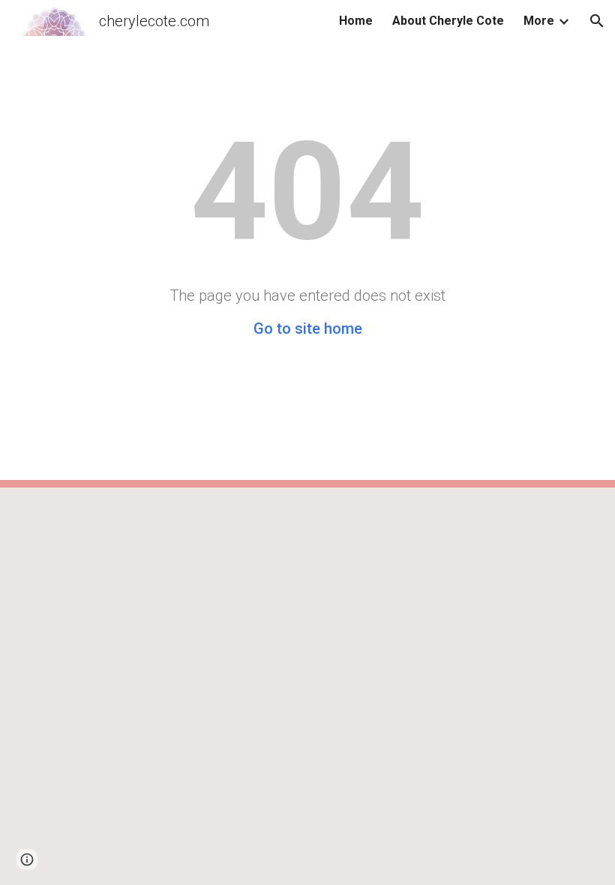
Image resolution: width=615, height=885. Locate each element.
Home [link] (356, 21)
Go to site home (308, 329)
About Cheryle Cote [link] (448, 21)
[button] (597, 21)
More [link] (539, 21)
